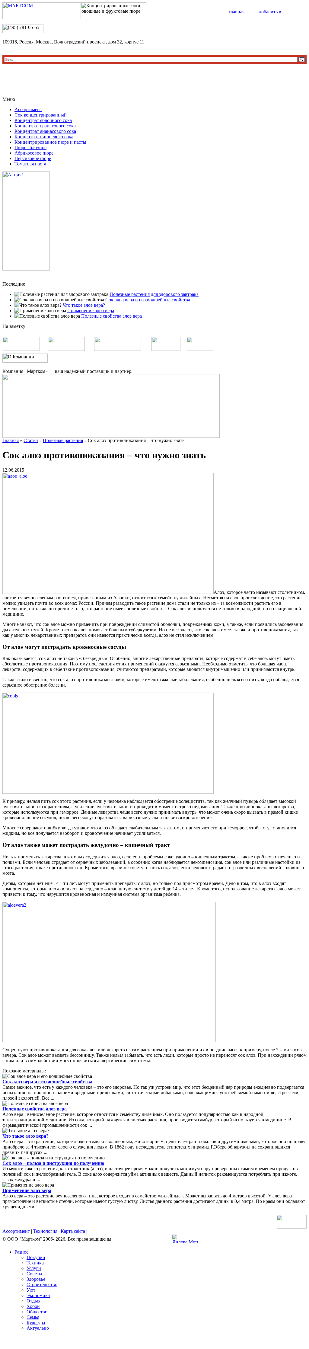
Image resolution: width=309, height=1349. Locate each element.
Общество (37, 1311)
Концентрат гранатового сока (45, 125)
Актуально (38, 1328)
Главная (10, 440)
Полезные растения (63, 440)
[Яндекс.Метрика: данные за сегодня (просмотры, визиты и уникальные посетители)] (185, 1238)
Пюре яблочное (30, 147)
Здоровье (36, 1279)
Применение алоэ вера (90, 310)
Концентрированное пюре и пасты (50, 142)
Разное (21, 1251)
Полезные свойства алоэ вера (111, 316)
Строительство (42, 1284)
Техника (35, 1262)
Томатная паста (30, 163)
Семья (33, 1317)
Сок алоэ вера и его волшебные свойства (147, 299)
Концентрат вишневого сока (43, 136)
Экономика (38, 1295)
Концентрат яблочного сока (43, 120)
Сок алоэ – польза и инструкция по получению (53, 1163)
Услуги (34, 1268)
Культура (36, 1322)
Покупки (36, 1257)
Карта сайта (73, 1231)
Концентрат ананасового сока (45, 131)
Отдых (33, 1300)
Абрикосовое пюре (33, 152)
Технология (45, 1231)
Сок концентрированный (40, 114)
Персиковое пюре (32, 158)
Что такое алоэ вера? (84, 305)
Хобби (33, 1306)
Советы (34, 1273)
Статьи (31, 440)
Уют (31, 1290)
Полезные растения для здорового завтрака (154, 294)
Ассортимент (28, 109)
